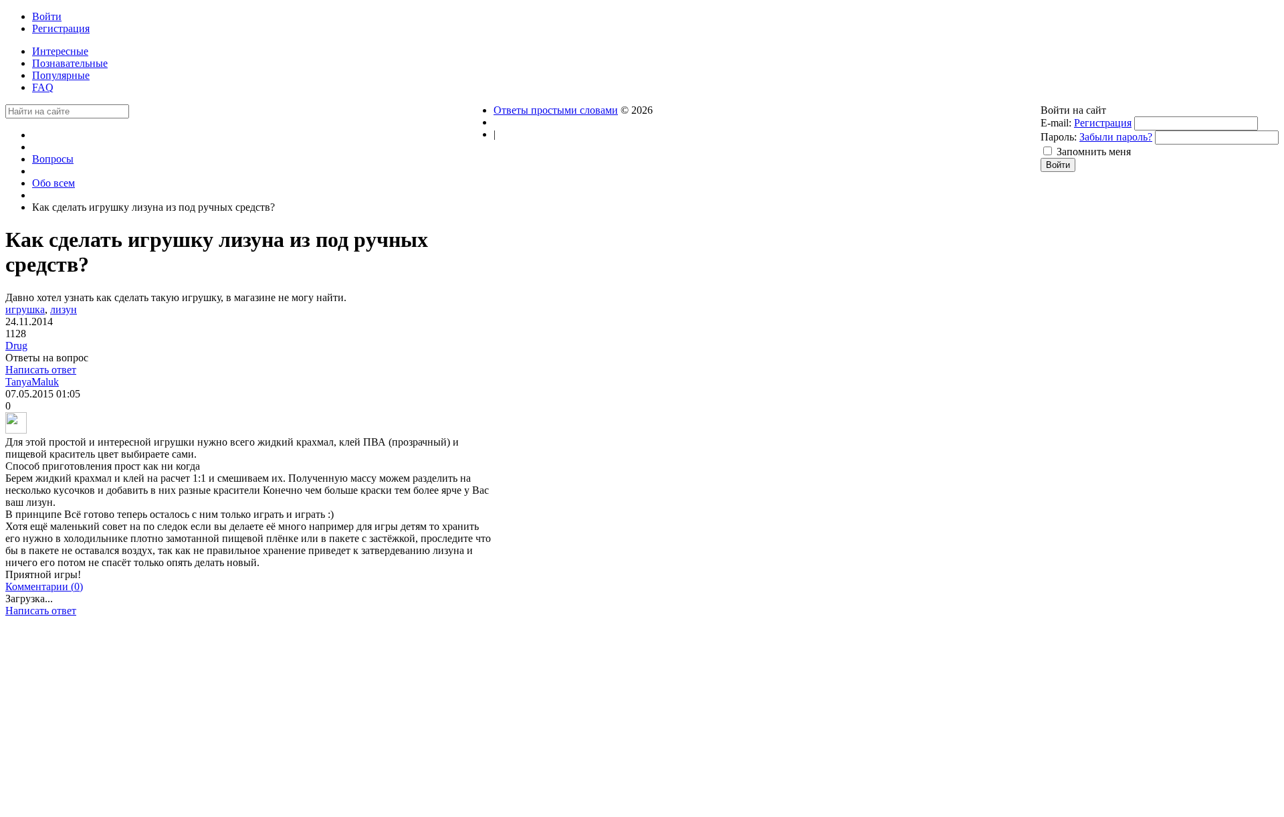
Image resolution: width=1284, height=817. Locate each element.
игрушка (25, 309)
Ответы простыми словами (556, 110)
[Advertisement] (249, 720)
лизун (63, 309)
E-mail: (1056, 122)
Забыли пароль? (1115, 137)
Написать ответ (40, 369)
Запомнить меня (1094, 151)
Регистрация (1103, 122)
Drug (16, 345)
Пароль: (1059, 137)
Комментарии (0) (44, 586)
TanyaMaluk (32, 381)
